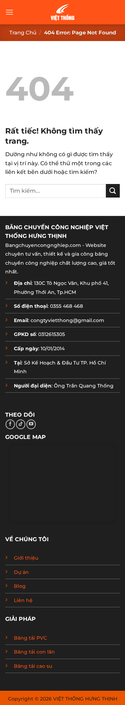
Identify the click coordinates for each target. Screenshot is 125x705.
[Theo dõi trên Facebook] (10, 424)
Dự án (21, 572)
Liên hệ (23, 600)
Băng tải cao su (33, 666)
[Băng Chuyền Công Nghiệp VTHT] (62, 12)
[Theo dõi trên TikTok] (20, 424)
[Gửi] (113, 191)
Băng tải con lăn (34, 652)
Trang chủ (22, 32)
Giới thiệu (26, 558)
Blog (20, 586)
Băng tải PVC (30, 638)
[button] (9, 12)
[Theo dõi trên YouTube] (31, 424)
